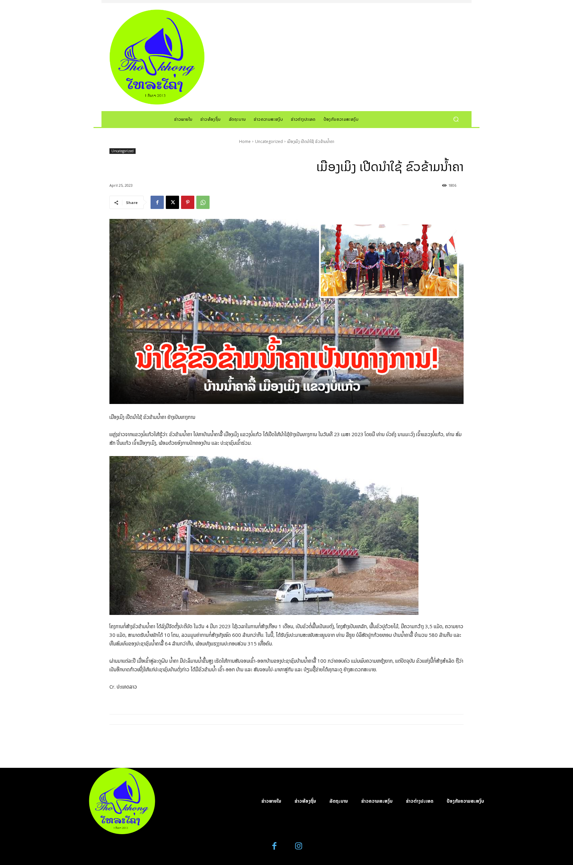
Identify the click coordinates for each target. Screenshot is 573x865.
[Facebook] (157, 202)
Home (245, 141)
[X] (172, 202)
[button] (456, 119)
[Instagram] (298, 846)
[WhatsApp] (203, 202)
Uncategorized (269, 141)
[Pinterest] (187, 202)
